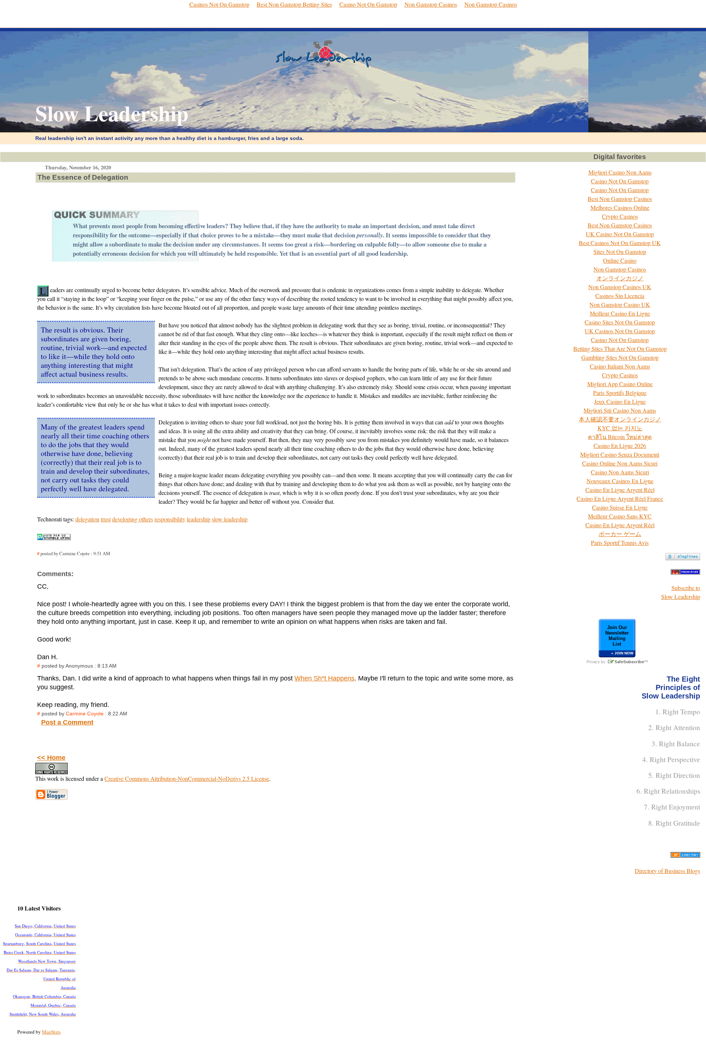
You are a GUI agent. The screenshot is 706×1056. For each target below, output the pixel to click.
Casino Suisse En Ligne (620, 507)
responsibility (169, 519)
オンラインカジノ (619, 278)
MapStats (51, 1031)
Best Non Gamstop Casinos (620, 198)
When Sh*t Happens (324, 678)
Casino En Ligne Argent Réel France (620, 498)
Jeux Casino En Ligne (620, 401)
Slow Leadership (112, 113)
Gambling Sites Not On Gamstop (620, 357)
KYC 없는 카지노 (620, 428)
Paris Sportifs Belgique (619, 392)
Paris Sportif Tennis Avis (620, 542)
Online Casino (620, 260)
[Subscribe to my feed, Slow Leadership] (685, 572)
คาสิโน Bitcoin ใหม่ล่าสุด (620, 437)
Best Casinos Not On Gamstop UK (620, 243)
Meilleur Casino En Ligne (620, 313)
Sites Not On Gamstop (619, 251)
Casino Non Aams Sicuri (620, 472)
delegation (87, 519)
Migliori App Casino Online (620, 384)
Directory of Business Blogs (667, 870)
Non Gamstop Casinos (619, 269)
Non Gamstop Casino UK (619, 304)
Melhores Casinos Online (620, 207)
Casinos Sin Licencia (619, 295)
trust (106, 519)
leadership (198, 519)
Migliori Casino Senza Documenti (619, 454)
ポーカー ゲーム (620, 534)
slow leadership (229, 519)
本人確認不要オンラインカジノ (620, 419)
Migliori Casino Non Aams (620, 172)
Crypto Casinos (620, 216)
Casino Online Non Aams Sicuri (619, 463)
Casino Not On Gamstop (620, 181)
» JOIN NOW (622, 653)
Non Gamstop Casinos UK (619, 287)
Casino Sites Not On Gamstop (620, 322)
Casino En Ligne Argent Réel (620, 489)
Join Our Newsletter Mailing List (617, 636)
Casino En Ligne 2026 (619, 445)
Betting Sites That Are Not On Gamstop (620, 348)
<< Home (51, 757)
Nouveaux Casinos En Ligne (619, 481)
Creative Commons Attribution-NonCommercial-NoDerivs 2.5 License (186, 778)
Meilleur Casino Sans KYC (620, 516)
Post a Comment (67, 722)
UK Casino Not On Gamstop (620, 234)
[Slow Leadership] (683, 558)
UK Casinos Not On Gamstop (620, 331)
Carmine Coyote (85, 713)
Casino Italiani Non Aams (620, 366)
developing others (132, 519)
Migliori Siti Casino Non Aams (620, 410)
